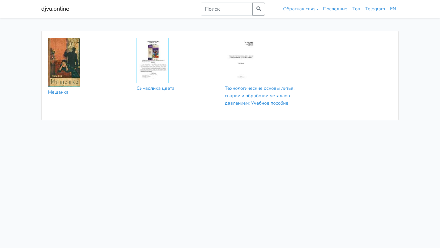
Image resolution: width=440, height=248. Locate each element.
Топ (356, 8)
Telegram (375, 8)
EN (393, 8)
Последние (335, 8)
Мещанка (58, 92)
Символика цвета (156, 88)
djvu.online (55, 9)
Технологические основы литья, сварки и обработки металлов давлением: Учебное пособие (259, 95)
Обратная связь (300, 8)
